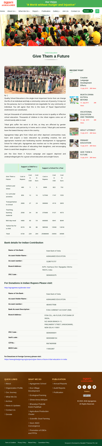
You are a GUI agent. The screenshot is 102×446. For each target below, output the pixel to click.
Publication (46, 11)
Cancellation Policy (43, 442)
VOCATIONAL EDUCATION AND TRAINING (87, 114)
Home (2, 11)
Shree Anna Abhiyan (38, 400)
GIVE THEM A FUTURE (86, 153)
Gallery (56, 11)
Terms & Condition (10, 442)
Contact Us (75, 11)
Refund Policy (32, 442)
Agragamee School (37, 384)
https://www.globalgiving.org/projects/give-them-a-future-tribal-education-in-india (35, 359)
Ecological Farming (37, 395)
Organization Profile (14, 388)
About (8, 384)
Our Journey (11, 392)
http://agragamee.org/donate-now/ (17, 288)
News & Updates (12, 406)
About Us (11, 11)
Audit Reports (59, 388)
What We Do (24, 11)
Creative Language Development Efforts (86, 81)
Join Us (65, 11)
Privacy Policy (22, 442)
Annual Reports (60, 384)
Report (35, 11)
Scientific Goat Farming (39, 419)
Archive (8, 401)
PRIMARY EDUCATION (85, 141)
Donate (86, 11)
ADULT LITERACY (87, 130)
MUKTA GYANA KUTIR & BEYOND (86, 97)
